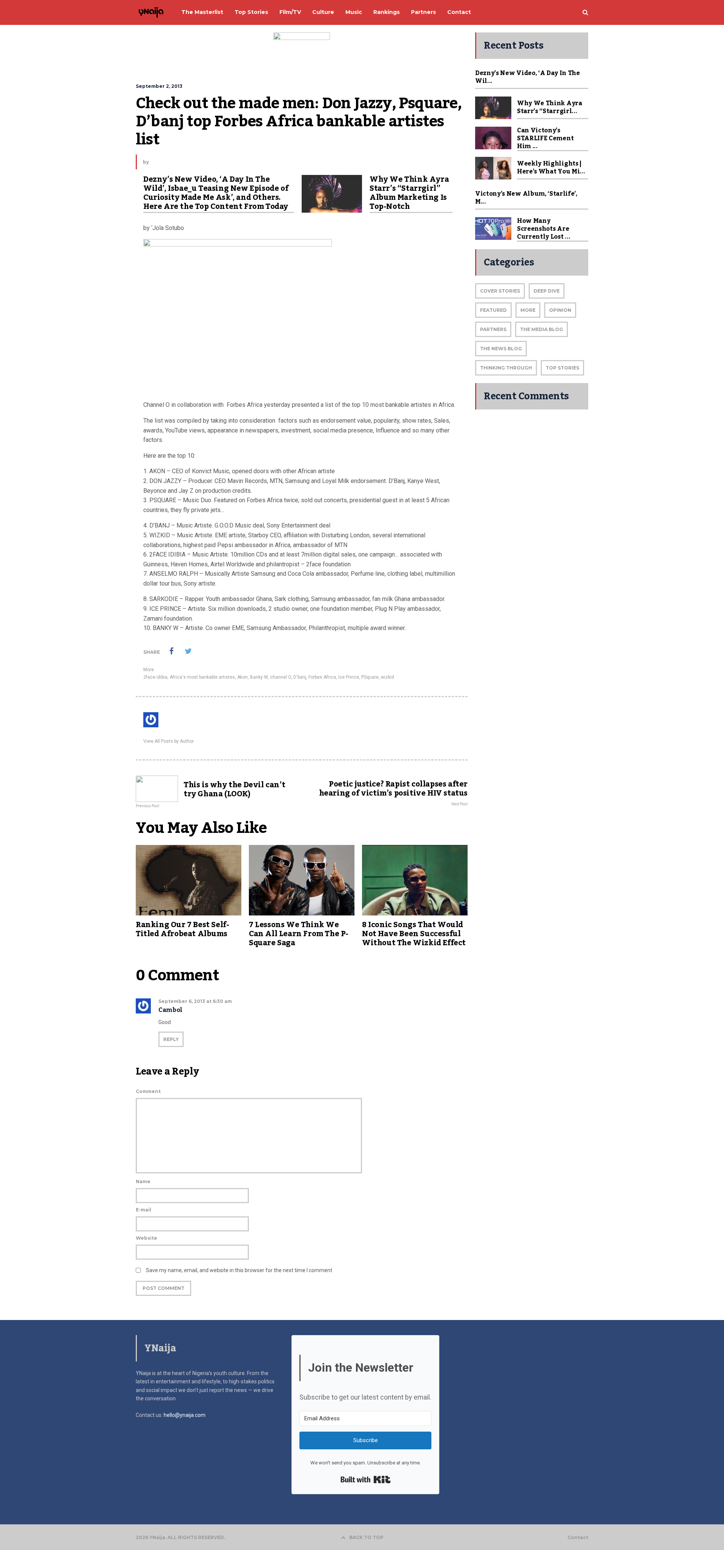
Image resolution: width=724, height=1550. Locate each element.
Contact (578, 1537)
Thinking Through (506, 368)
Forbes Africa (322, 677)
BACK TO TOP (366, 1537)
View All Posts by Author (168, 741)
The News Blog (501, 348)
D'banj (299, 677)
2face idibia (155, 677)
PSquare (370, 677)
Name (143, 1181)
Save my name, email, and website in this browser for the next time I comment (239, 1270)
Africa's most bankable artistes (202, 677)
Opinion (560, 310)
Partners (493, 329)
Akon (242, 677)
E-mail (143, 1210)
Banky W (259, 677)
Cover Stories (500, 291)
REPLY (171, 1039)
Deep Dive (547, 291)
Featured (493, 310)
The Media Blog (541, 329)
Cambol (170, 1010)
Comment (148, 1091)
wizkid (387, 677)
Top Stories (562, 368)
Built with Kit (366, 1479)
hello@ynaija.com (185, 1415)
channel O (280, 677)
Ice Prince (348, 677)
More (148, 669)
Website (146, 1238)
